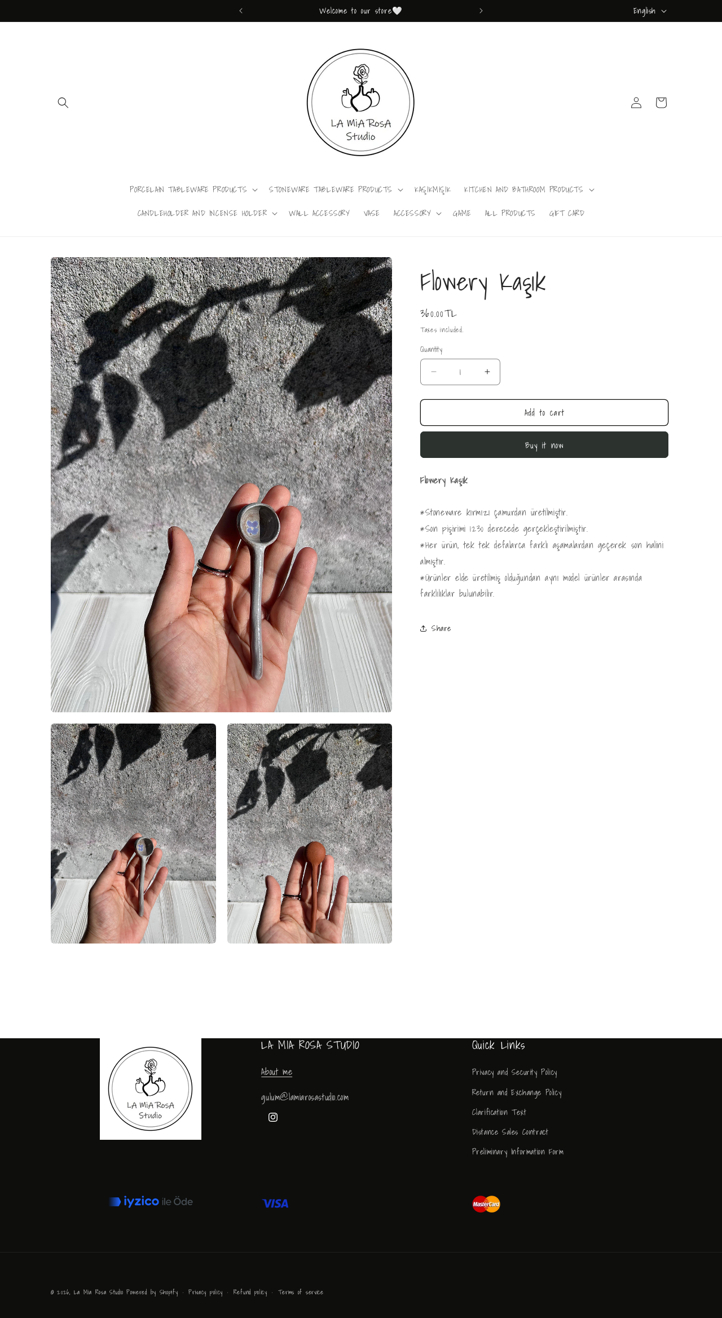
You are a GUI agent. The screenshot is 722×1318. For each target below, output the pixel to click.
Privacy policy (205, 1292)
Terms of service (301, 1292)
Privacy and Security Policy (514, 1072)
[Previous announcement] (240, 10)
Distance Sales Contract (510, 1132)
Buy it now (544, 445)
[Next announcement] (481, 10)
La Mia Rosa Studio (99, 1292)
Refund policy (250, 1292)
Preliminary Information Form (518, 1151)
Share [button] (441, 628)
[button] (63, 102)
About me (276, 1071)
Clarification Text (499, 1112)
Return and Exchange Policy (517, 1092)
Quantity (431, 349)
